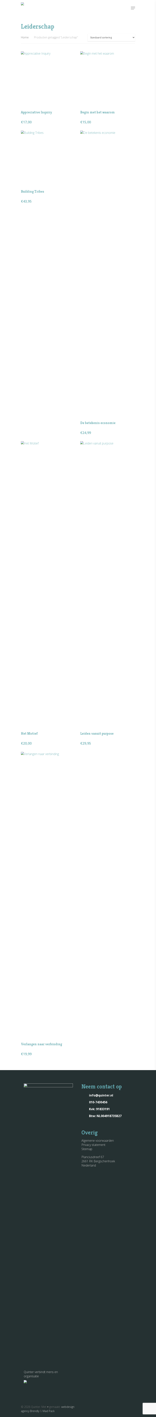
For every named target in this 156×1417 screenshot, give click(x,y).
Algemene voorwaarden (97, 1140)
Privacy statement (93, 1145)
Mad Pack (49, 1411)
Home (25, 37)
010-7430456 (98, 1102)
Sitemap (86, 1149)
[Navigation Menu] (133, 8)
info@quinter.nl (101, 1095)
